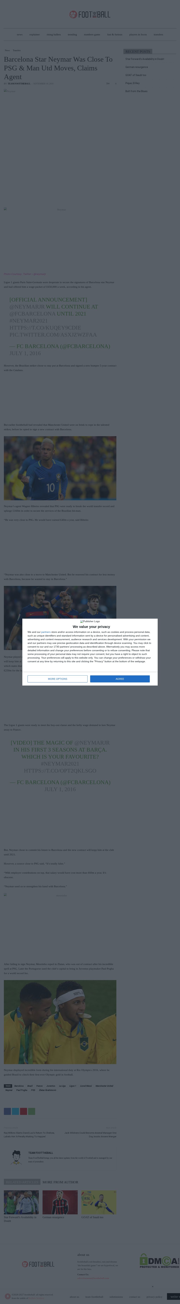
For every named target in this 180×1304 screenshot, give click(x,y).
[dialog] (90, 652)
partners (46, 632)
